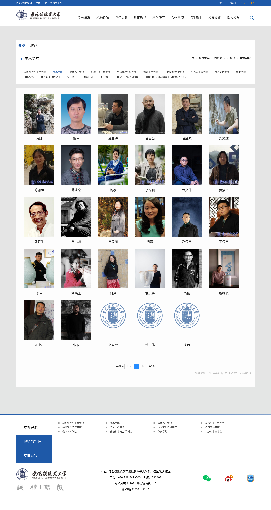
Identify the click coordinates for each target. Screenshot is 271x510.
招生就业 (196, 17)
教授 (21, 45)
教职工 (233, 3)
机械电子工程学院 (100, 72)
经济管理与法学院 (126, 72)
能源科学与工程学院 (121, 431)
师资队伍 (219, 58)
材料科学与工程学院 (35, 72)
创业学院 (241, 72)
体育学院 (162, 431)
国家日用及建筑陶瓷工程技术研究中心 (166, 77)
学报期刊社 (87, 77)
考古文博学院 (222, 72)
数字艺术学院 (69, 431)
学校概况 (84, 17)
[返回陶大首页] (38, 19)
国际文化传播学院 (174, 72)
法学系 (70, 77)
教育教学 (140, 17)
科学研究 (158, 17)
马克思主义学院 (199, 72)
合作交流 (177, 17)
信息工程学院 (150, 72)
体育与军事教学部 (50, 77)
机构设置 (102, 17)
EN (253, 3)
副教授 (33, 45)
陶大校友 (233, 17)
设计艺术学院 (77, 72)
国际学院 (29, 77)
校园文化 (214, 17)
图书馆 (104, 77)
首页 (191, 58)
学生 (221, 3)
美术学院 (245, 58)
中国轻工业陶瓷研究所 (127, 77)
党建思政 (121, 17)
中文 (243, 3)
